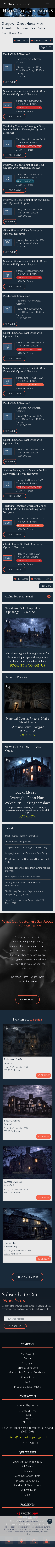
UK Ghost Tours (27, 1490)
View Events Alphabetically (27, 1461)
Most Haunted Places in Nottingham (21, 835)
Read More (27, 999)
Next (47, 40)
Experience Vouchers (27, 1480)
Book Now (15, 116)
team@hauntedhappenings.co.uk (29, 1437)
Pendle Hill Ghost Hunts (27, 1485)
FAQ (27, 1382)
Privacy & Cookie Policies (27, 1386)
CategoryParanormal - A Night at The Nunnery (26, 847)
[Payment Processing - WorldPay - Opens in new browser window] (27, 1515)
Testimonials (27, 1471)
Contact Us (27, 1377)
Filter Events (22, 40)
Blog (27, 1494)
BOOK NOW (27, 735)
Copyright (27, 1363)
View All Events (27, 1277)
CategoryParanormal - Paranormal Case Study (26, 853)
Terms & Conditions (27, 1367)
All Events (27, 1466)
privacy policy (34, 1531)
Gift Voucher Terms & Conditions (27, 1372)
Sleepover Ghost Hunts (27, 1476)
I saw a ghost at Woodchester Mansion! (23, 876)
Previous (37, 40)
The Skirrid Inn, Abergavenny (18, 841)
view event (10, 82)
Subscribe (15, 1326)
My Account (27, 1353)
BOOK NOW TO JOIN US (27, 665)
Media (27, 1358)
